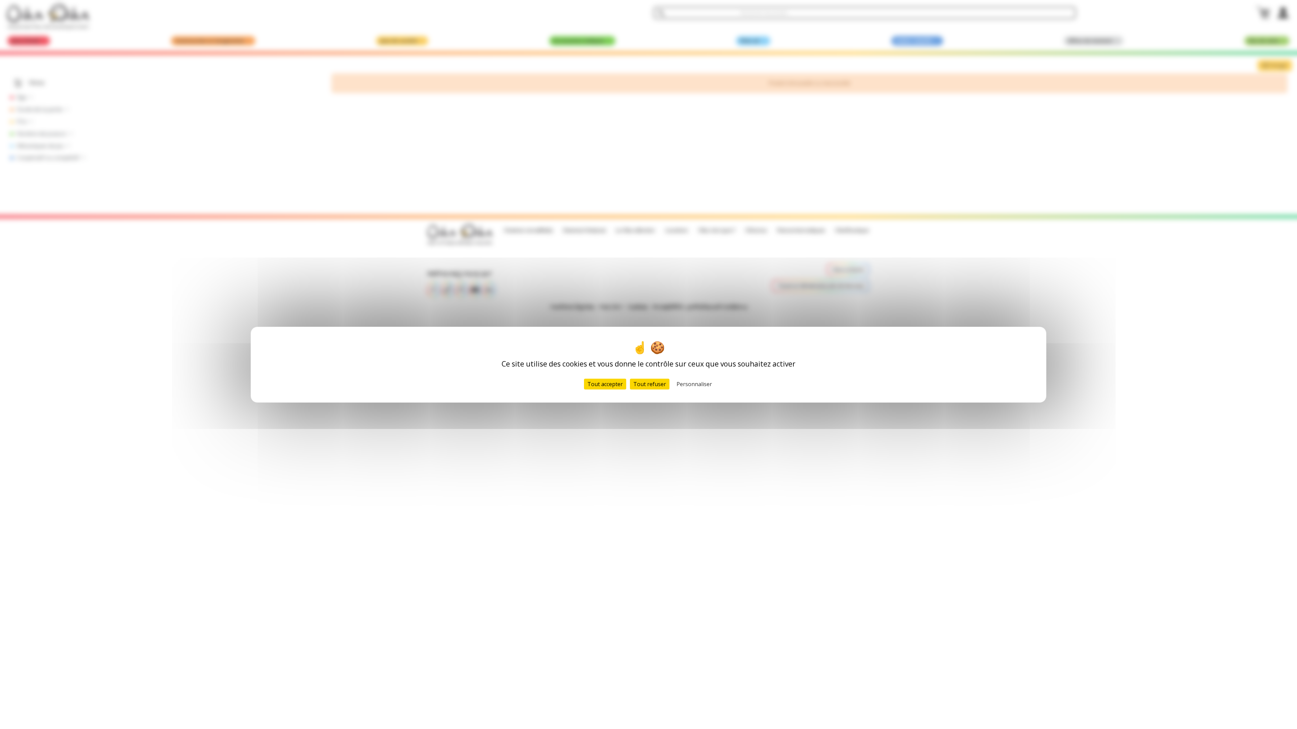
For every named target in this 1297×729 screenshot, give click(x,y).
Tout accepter (605, 384)
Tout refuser (649, 384)
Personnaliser (694, 384)
